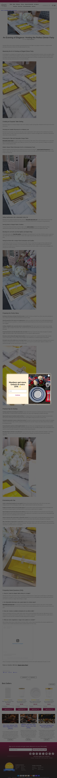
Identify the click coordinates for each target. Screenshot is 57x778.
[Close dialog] (49, 375)
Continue (17, 395)
